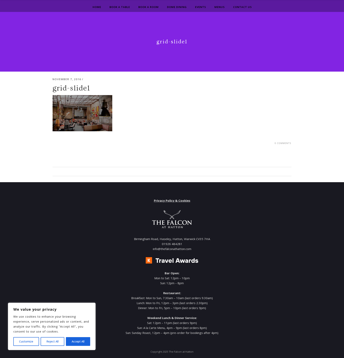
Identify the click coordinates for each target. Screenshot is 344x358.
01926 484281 (172, 244)
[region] (52, 326)
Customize (26, 341)
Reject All (52, 341)
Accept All (78, 341)
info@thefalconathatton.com (172, 249)
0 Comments (283, 143)
